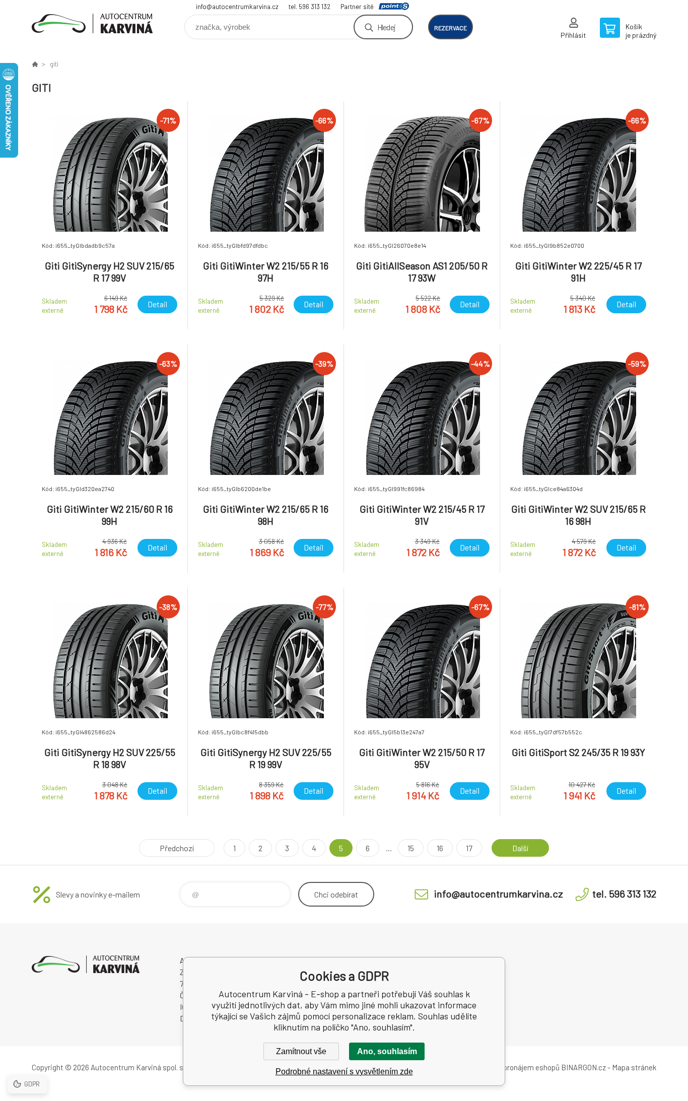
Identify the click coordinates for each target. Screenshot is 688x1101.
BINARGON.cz (583, 1067)
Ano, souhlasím (387, 1051)
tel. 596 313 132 (309, 7)
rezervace (450, 27)
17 (469, 848)
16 (440, 848)
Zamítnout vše (301, 1051)
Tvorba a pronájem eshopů (517, 1067)
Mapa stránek (634, 1067)
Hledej (386, 27)
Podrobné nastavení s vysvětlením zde (344, 1071)
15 (410, 848)
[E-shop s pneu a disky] (35, 64)
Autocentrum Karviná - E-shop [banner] (92, 23)
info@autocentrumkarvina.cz (237, 7)
